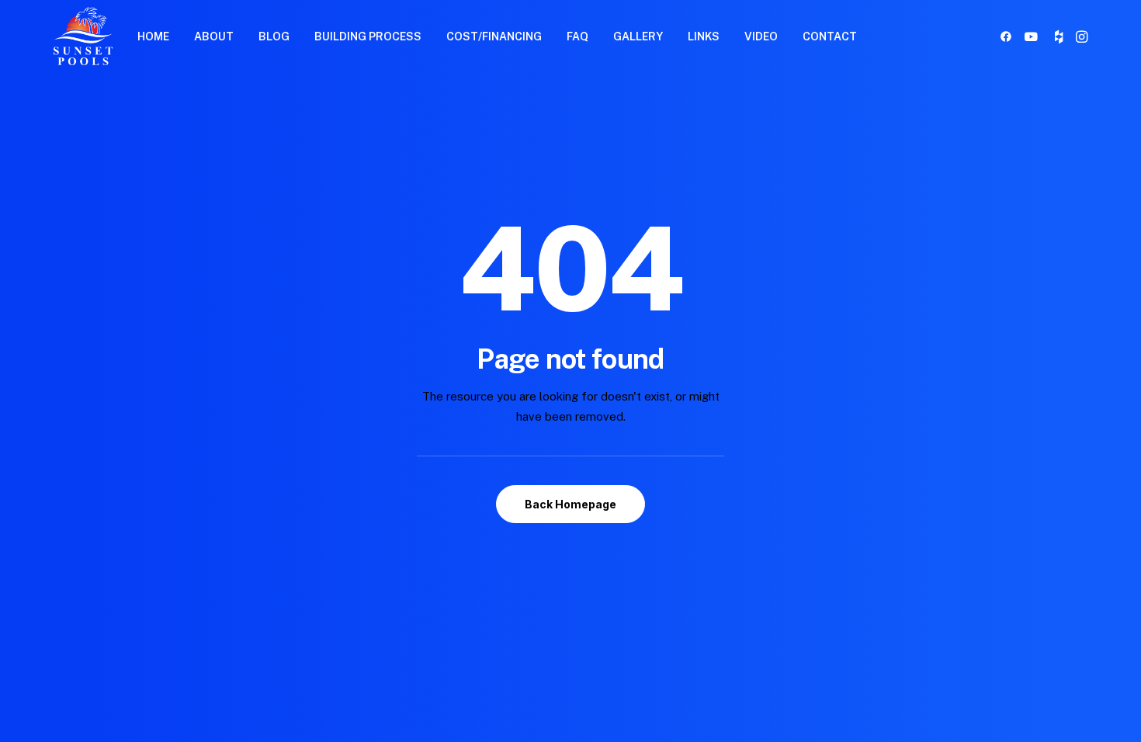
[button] (1008, 36)
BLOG (274, 36)
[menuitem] (153, 36)
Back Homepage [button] (570, 504)
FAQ (577, 36)
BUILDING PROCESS (367, 36)
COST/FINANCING (494, 36)
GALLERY (638, 36)
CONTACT (830, 36)
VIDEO (761, 36)
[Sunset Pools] (83, 36)
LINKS (704, 36)
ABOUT (214, 36)
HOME (153, 36)
